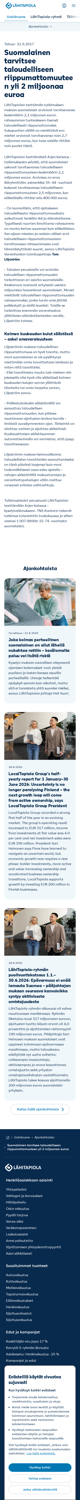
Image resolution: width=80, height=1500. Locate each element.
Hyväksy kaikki (40, 1467)
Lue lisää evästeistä (40, 1453)
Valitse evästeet (40, 1478)
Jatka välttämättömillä (40, 1489)
